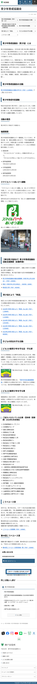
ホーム (2, 623)
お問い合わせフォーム (10, 561)
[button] (20, 2)
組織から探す (6, 656)
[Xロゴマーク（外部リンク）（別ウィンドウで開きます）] (3, 633)
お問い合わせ (6, 663)
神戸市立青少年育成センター (12, 609)
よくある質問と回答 (8, 659)
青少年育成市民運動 (24, 26)
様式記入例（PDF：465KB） (11, 287)
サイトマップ (5, 667)
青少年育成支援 (9, 587)
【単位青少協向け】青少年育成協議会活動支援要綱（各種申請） (9, 25)
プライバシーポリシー (7, 676)
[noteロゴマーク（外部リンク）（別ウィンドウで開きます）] (25, 633)
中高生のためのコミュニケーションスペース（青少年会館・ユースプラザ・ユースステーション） (18, 601)
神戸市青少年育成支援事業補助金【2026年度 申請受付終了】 (19, 596)
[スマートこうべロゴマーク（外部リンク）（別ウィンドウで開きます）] (29, 633)
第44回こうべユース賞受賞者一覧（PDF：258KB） (18, 547)
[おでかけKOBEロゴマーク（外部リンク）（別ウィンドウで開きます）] (19, 639)
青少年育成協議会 (9, 592)
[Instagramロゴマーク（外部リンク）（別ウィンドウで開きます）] (12, 633)
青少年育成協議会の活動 (25, 20)
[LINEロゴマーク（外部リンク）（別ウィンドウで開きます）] (20, 633)
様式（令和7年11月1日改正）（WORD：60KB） (18, 284)
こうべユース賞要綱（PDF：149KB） (14, 529)
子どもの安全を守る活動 (25, 31)
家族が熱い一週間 (9, 605)
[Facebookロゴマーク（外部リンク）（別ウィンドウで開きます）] (7, 633)
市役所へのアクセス (8, 653)
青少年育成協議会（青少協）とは (8, 19)
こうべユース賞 (6, 35)
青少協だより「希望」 (8, 31)
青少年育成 (7, 623)
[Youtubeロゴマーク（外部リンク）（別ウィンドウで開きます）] (16, 633)
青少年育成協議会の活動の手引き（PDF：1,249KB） (17, 90)
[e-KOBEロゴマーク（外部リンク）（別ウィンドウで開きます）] (33, 633)
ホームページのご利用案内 (8, 672)
